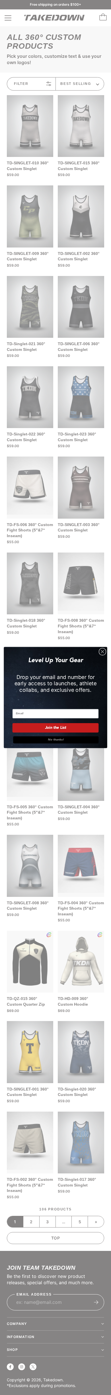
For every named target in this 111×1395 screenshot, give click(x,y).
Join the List (55, 728)
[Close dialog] (102, 651)
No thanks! (56, 739)
